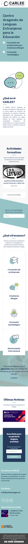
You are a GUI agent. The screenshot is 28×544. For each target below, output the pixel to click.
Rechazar (11, 541)
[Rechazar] (26, 538)
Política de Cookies (19, 541)
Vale (6, 541)
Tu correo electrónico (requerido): (14, 447)
